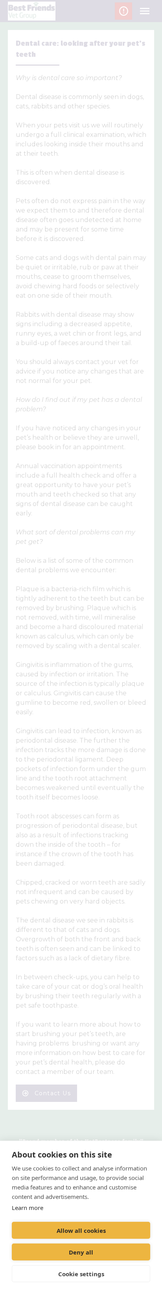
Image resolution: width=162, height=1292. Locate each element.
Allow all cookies (81, 1230)
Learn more (27, 1208)
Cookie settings (81, 1274)
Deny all (81, 1252)
